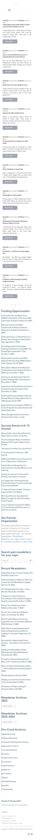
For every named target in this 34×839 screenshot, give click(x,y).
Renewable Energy (8, 781)
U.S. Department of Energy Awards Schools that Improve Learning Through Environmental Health (16, 483)
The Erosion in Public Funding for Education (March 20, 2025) (14, 687)
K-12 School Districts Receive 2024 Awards (14, 453)
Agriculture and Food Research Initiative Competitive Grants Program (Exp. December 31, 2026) (17, 388)
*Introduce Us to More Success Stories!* (16, 449)
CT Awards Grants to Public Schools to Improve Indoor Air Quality (16, 490)
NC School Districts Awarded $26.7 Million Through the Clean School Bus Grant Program (15, 498)
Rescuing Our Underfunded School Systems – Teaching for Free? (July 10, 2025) (15, 643)
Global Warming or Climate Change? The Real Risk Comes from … (17, 574)
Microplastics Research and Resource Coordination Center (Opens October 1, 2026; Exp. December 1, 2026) (16, 370)
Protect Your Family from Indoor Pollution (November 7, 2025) (13, 606)
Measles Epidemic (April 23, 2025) (14, 675)
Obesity (4, 777)
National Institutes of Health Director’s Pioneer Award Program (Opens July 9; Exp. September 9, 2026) (16, 339)
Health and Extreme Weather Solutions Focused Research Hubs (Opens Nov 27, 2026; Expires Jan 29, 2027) (16, 398)
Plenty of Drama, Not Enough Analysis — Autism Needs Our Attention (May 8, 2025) (16, 668)
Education (5, 754)
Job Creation (6, 773)
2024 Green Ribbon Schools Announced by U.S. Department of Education (16, 460)
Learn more (27, 542)
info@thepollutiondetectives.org (11, 823)
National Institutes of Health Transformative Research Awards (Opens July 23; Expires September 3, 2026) (15, 329)
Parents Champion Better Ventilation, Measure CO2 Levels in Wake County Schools (15, 442)
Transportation (7, 789)
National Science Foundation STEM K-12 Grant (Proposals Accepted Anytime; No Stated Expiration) (16, 407)
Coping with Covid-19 (9, 746)
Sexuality (5, 785)
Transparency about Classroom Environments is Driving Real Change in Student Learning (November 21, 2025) (16, 598)
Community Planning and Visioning (14, 742)
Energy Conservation (9, 758)
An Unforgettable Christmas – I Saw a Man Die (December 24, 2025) (15, 590)
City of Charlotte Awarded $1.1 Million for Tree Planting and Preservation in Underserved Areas (16, 507)
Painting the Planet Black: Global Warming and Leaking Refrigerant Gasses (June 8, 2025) (14, 652)
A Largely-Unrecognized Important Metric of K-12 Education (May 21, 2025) (16, 660)
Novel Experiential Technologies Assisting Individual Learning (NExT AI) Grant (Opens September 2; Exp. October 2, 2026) (16, 350)
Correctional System (9, 750)
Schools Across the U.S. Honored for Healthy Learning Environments (15, 475)
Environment (6, 762)
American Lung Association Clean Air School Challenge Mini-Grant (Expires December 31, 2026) (16, 379)
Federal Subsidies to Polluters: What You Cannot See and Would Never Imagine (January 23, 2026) (16, 582)
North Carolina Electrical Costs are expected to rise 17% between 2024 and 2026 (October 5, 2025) (16, 621)
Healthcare (5, 770)
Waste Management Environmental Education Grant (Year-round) (15, 415)
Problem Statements (9, 738)
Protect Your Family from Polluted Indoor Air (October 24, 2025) (14, 613)
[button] (9, 10)
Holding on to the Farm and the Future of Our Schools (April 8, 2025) (16, 681)
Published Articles (8, 734)
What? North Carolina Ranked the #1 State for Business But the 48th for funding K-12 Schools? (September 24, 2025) (16, 632)
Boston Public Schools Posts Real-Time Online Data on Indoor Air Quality (16, 434)
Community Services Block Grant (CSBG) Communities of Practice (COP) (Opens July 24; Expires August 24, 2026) (16, 318)
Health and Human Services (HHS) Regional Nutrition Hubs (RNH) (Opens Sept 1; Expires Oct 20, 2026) (16, 360)
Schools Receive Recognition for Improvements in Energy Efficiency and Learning (16, 467)
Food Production (7, 766)
